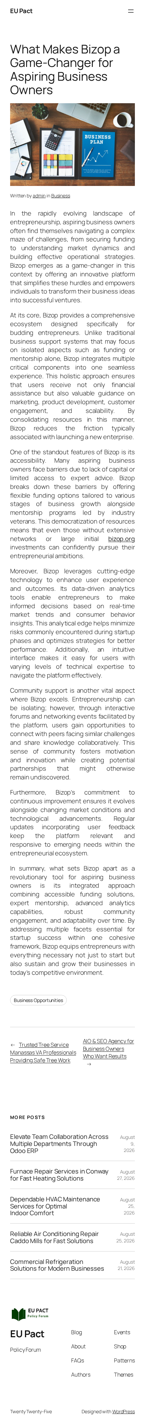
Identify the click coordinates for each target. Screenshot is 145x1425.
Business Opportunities (38, 1000)
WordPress (123, 1411)
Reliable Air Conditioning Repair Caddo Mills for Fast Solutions (54, 1237)
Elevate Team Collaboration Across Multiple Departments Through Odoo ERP (59, 1143)
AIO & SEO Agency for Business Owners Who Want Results (108, 1048)
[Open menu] (131, 11)
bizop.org (121, 538)
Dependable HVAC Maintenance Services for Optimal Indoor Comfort (55, 1206)
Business (60, 195)
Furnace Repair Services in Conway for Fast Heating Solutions (59, 1175)
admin (39, 195)
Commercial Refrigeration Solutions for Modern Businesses (57, 1265)
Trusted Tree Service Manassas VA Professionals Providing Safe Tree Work (43, 1052)
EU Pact (21, 10)
